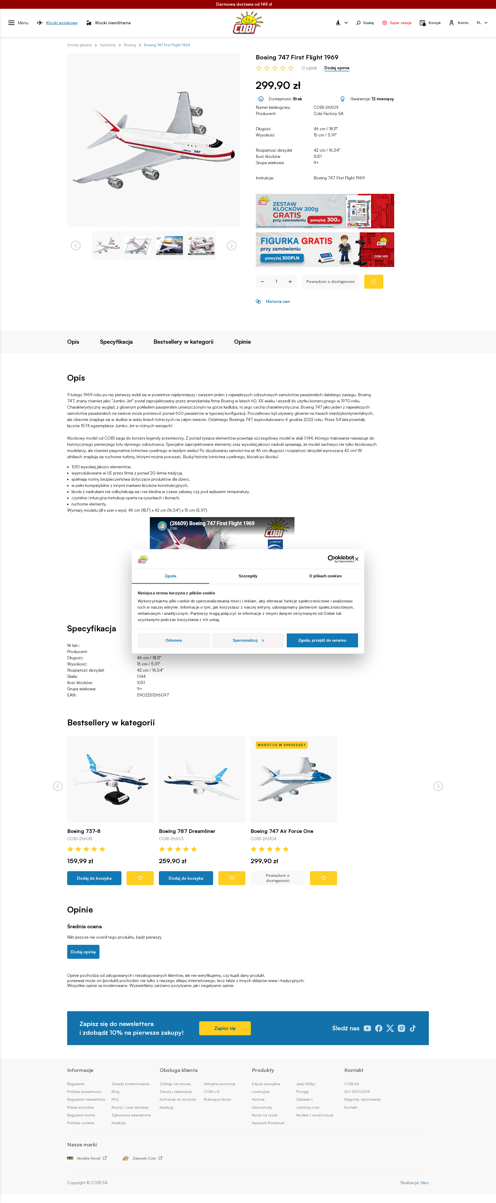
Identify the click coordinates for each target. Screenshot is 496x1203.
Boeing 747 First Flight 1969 (339, 177)
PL (479, 22)
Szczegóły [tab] (248, 576)
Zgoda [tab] (170, 576)
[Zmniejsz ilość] (260, 281)
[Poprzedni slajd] (58, 786)
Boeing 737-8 (83, 831)
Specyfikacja (116, 341)
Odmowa (174, 640)
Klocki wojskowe (62, 22)
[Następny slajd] (438, 786)
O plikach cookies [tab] (325, 576)
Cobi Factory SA (328, 113)
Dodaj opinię (83, 951)
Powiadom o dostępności (330, 281)
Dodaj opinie (337, 67)
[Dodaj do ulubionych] (373, 282)
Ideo (425, 1182)
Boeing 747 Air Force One (282, 831)
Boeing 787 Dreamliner (187, 831)
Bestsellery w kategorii (183, 341)
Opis (73, 341)
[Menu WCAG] (341, 23)
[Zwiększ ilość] (292, 281)
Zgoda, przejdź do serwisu (322, 640)
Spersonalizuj (245, 640)
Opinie (242, 341)
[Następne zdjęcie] (231, 245)
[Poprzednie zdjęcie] (76, 245)
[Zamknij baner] (357, 559)
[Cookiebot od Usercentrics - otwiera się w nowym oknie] (331, 559)
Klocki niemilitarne (113, 22)
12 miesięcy (382, 98)
